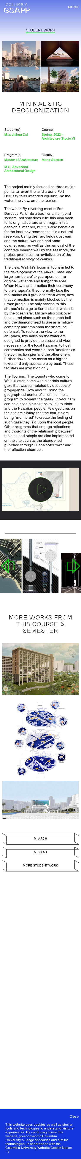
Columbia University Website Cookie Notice (38, 1148)
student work (40, 30)
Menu (73, 7)
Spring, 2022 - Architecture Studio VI (58, 136)
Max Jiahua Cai (16, 135)
